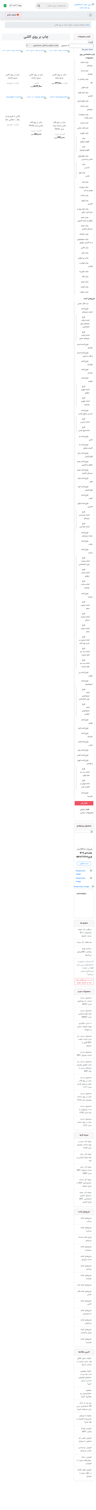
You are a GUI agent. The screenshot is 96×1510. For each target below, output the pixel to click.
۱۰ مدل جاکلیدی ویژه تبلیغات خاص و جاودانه (84, 1026)
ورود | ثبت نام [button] (16, 5)
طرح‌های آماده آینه (84, 1285)
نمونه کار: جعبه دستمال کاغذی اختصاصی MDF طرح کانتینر (85, 1197)
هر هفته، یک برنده (84, 942)
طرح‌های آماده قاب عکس (84, 1293)
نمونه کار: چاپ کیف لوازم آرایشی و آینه (84, 1157)
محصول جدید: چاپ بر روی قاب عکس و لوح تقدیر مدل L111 (84, 1082)
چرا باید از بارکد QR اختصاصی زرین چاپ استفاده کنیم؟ (84, 1406)
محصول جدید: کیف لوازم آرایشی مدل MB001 (85, 1014)
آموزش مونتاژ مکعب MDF (86, 1430)
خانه (87, 25)
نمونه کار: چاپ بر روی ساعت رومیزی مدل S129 (84, 1144)
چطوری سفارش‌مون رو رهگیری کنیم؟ (86, 1393)
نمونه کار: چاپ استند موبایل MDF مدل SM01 (84, 1170)
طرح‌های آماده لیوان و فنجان (86, 1331)
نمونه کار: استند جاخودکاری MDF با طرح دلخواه (84, 1183)
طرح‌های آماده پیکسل (86, 1267)
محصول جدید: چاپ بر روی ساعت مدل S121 (84, 1122)
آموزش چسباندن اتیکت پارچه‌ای (85, 1449)
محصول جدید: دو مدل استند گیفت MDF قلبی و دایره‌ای (85, 1041)
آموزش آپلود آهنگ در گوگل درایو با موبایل (84, 1473)
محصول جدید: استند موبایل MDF (84, 1054)
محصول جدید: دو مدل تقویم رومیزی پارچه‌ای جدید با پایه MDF (84, 1066)
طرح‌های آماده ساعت (86, 1220)
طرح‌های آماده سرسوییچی (86, 1312)
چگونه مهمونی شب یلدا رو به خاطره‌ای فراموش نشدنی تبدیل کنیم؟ (85, 1377)
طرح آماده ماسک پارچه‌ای (85, 1239)
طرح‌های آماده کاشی (86, 1303)
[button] (5, 6)
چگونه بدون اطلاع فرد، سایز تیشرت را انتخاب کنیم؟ (84, 1361)
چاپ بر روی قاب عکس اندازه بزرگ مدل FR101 (59, 126)
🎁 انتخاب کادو (13, 15)
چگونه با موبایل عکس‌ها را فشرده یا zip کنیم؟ (84, 1419)
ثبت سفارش (84, 863)
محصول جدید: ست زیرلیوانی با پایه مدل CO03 (85, 1109)
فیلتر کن (84, 803)
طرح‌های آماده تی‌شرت (86, 1229)
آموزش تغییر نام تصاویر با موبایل (85, 1440)
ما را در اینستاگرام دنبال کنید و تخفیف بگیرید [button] (84, 981)
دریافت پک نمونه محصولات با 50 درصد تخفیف (85, 932)
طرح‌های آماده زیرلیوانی (86, 1322)
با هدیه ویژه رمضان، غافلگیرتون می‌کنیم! (84, 952)
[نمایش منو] (90, 15)
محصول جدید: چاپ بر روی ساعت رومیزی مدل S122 (84, 1096)
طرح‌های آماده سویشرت (86, 1248)
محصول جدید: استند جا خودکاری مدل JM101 (85, 1001)
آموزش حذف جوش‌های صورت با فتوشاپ (84, 1460)
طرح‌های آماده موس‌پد (86, 1341)
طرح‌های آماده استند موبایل (86, 1258)
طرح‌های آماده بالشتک (86, 1277)
